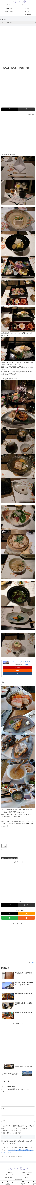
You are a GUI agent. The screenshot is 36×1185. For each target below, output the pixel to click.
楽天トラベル (17, 667)
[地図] (26, 664)
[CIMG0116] (18, 319)
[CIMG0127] (18, 517)
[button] (26, 109)
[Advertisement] (18, 46)
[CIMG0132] (18, 566)
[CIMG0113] (18, 243)
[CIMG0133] (18, 645)
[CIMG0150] (18, 747)
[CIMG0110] (18, 219)
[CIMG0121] (18, 416)
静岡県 (4, 858)
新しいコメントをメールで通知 (12, 1130)
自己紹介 (26, 1175)
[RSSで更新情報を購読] (26, 918)
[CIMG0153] (18, 771)
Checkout (9, 1172)
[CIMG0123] (18, 441)
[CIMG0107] (18, 168)
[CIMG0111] (18, 268)
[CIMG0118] (18, 392)
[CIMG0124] (18, 466)
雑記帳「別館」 (9, 1177)
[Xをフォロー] (9, 913)
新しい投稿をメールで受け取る (12, 1133)
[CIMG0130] (18, 593)
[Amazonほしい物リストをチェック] (26, 913)
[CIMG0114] (18, 292)
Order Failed (9, 1175)
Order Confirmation (27, 1172)
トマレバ (23, 662)
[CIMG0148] (18, 722)
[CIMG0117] (18, 348)
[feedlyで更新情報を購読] (9, 918)
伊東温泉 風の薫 (13, 858)
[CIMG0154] (18, 796)
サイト (3, 1120)
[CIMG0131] (18, 618)
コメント (4, 1091)
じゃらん (17, 670)
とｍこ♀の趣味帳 (18, 1179)
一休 (17, 673)
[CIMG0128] (18, 542)
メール (3, 1114)
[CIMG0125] (18, 490)
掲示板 (26, 1177)
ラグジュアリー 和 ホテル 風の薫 (21, 661)
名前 (2, 1108)
